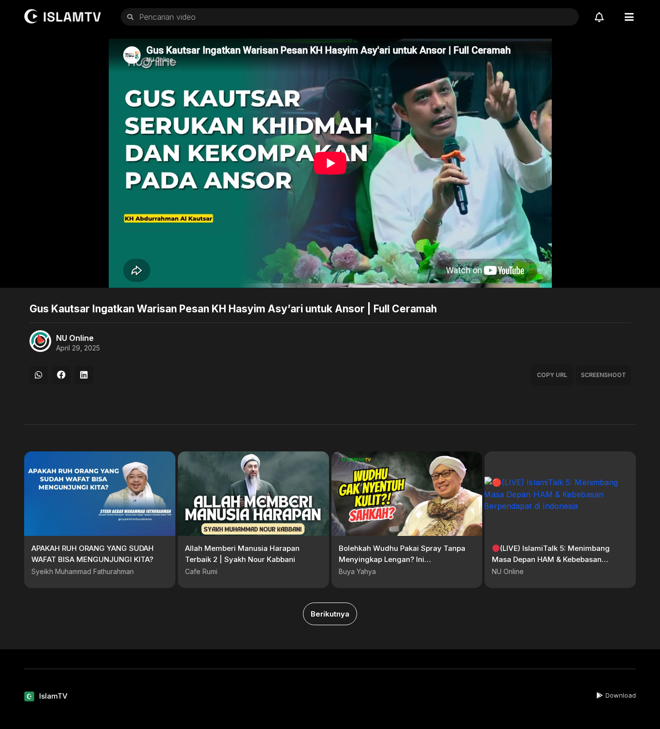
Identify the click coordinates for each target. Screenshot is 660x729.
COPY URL (552, 375)
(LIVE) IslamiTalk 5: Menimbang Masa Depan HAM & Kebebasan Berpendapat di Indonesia (551, 559)
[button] (38, 375)
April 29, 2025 (78, 348)
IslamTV (53, 696)
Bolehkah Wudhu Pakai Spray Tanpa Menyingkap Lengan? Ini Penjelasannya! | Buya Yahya (402, 559)
